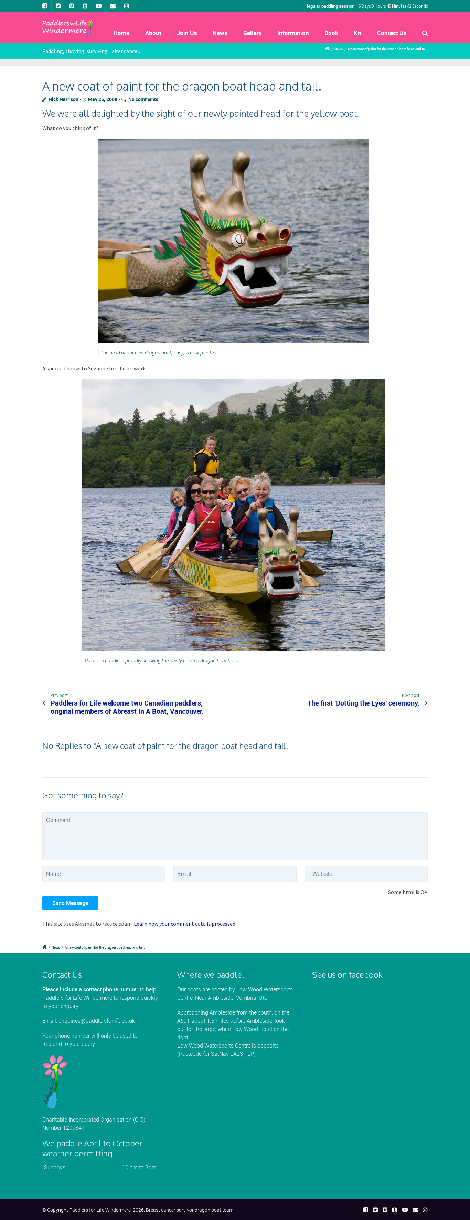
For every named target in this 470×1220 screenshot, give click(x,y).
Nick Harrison (63, 99)
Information (293, 33)
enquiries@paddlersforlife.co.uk (96, 1021)
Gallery (252, 33)
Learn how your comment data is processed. (185, 923)
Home (121, 33)
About (153, 33)
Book (331, 33)
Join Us (187, 33)
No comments (143, 99)
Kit (357, 33)
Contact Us (392, 33)
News (220, 33)
